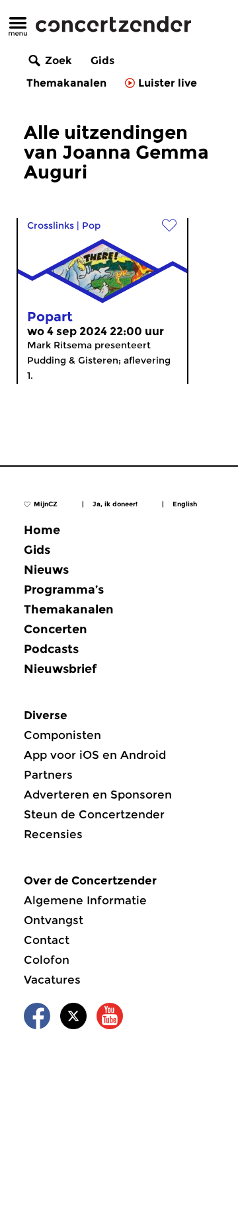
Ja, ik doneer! (115, 504)
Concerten (55, 629)
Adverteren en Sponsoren (98, 794)
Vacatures (52, 979)
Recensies (53, 834)
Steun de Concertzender (94, 814)
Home (42, 530)
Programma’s (64, 589)
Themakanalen (66, 83)
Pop (91, 225)
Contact (46, 940)
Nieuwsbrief (60, 669)
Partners (48, 774)
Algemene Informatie (85, 900)
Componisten (62, 735)
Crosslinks (50, 225)
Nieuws (46, 570)
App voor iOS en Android (95, 754)
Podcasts (51, 649)
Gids (102, 60)
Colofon (46, 959)
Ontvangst (53, 920)
